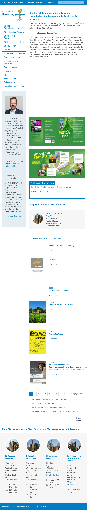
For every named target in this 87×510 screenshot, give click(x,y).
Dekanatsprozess (11, 82)
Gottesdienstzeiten (12, 57)
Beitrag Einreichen (14, 216)
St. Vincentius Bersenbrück (10, 37)
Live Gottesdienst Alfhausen (11, 62)
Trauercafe (53, 259)
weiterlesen (55, 250)
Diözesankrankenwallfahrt (59, 364)
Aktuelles (6, 2)
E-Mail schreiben (52, 225)
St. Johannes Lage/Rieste (14, 42)
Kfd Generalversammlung (59, 290)
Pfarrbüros (30, 2)
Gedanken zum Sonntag (14, 86)
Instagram (6, 506)
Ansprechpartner (18, 2)
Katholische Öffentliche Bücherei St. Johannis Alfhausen (51, 187)
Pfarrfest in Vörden (56, 334)
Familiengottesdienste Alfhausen (42, 183)
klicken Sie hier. (11, 166)
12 (60, 393)
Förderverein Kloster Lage (14, 53)
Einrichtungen (10, 78)
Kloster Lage (9, 49)
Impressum (27, 506)
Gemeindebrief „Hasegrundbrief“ (44, 403)
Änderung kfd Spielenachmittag (61, 245)
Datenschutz (50, 2)
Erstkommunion (10, 67)
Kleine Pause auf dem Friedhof (61, 304)
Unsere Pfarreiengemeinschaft (13, 27)
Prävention (40, 2)
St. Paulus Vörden (11, 46)
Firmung (7, 71)
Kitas (6, 75)
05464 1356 (57, 223)
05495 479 (77, 477)
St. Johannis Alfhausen (14, 32)
